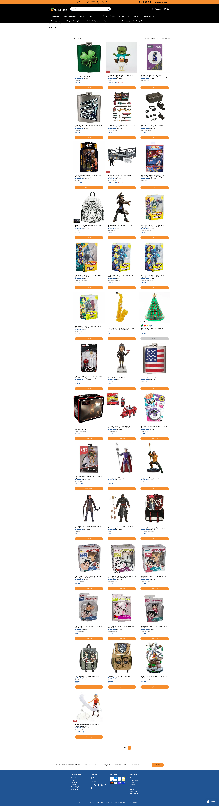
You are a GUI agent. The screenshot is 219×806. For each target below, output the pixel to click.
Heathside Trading (79, 581)
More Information (110, 21)
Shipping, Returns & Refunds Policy (99, 802)
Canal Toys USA (145, 431)
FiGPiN (104, 16)
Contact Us (126, 21)
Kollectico (110, 381)
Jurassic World (134, 793)
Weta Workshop (111, 230)
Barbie (132, 782)
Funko (82, 16)
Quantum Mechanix (145, 679)
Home (50, 24)
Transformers (93, 16)
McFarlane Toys (124, 16)
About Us (73, 778)
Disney (132, 789)
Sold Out (154, 338)
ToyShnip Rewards (140, 21)
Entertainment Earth (112, 431)
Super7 (112, 16)
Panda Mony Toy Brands (147, 230)
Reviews (73, 784)
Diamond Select (112, 180)
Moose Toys (144, 180)
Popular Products (70, 16)
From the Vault (149, 16)
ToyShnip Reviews (93, 21)
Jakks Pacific (78, 481)
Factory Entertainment (80, 431)
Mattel (109, 80)
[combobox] (90, 9)
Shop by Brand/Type (74, 21)
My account (74, 789)
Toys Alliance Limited (113, 130)
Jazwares (77, 180)
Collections (57, 24)
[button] (79, 78)
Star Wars (137, 16)
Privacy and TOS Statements (118, 802)
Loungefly (77, 230)
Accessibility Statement (77, 787)
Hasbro (77, 381)
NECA (109, 531)
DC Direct (143, 481)
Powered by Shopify (132, 802)
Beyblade (132, 784)
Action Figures (134, 780)
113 (125, 748)
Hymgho (143, 331)
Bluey (131, 787)
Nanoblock (110, 331)
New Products (55, 16)
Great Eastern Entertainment (147, 531)
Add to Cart (89, 87)
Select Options (89, 187)
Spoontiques (78, 80)
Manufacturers (56, 21)
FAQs (72, 780)
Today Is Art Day (145, 80)
